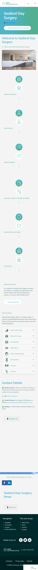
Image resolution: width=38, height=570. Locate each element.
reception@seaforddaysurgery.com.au (20, 402)
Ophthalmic (14, 348)
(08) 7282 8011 (11, 23)
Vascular (13, 371)
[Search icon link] (28, 3)
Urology (13, 365)
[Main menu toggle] (34, 3)
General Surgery (15, 336)
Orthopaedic (14, 360)
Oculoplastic (14, 342)
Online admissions (13, 302)
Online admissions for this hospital (18, 28)
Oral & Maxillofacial (17, 354)
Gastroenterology (16, 330)
